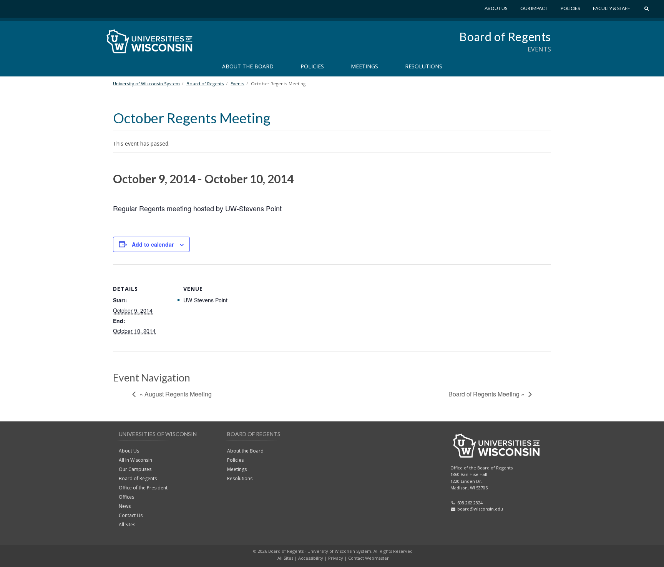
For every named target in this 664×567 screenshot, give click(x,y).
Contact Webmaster (368, 558)
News (125, 506)
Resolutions (423, 66)
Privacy (335, 558)
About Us (496, 8)
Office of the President (143, 487)
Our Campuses (135, 469)
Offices (126, 497)
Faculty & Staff (611, 8)
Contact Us (131, 515)
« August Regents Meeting (175, 394)
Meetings (364, 66)
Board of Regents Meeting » (486, 394)
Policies (570, 8)
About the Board (248, 66)
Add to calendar (153, 244)
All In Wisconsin (135, 460)
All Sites (127, 524)
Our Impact (534, 8)
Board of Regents (505, 36)
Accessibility (310, 558)
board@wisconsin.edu (480, 509)
